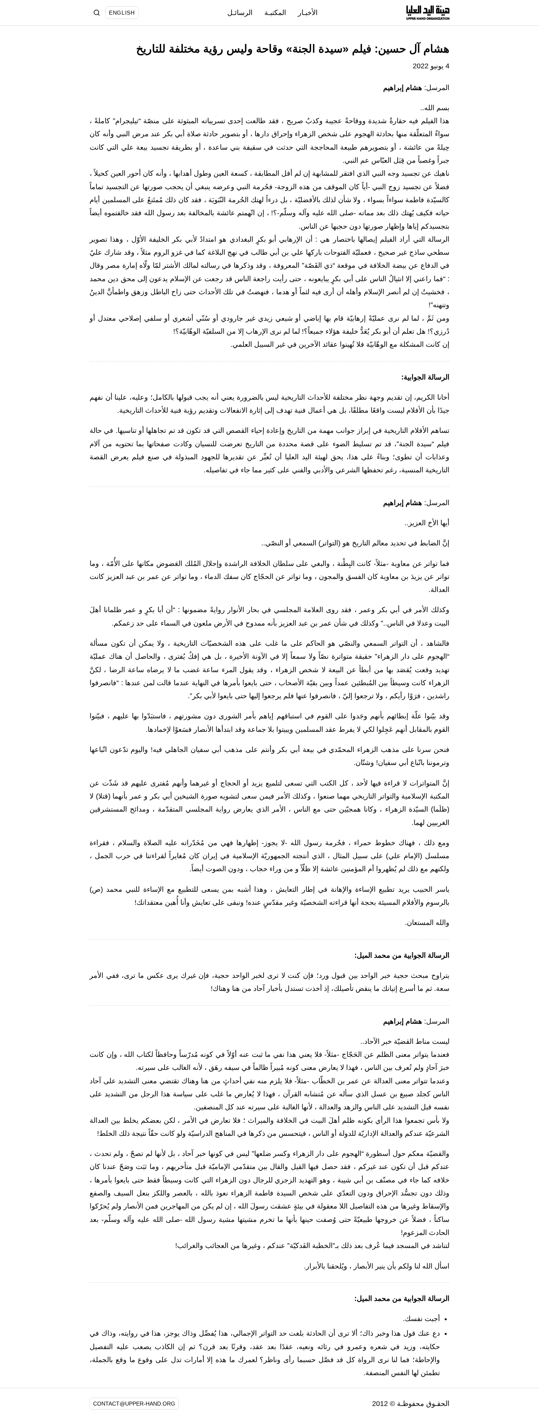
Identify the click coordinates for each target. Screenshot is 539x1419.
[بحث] (97, 13)
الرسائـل (240, 13)
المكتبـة (275, 13)
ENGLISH (122, 12)
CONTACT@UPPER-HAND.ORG (134, 1403)
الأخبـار (308, 13)
